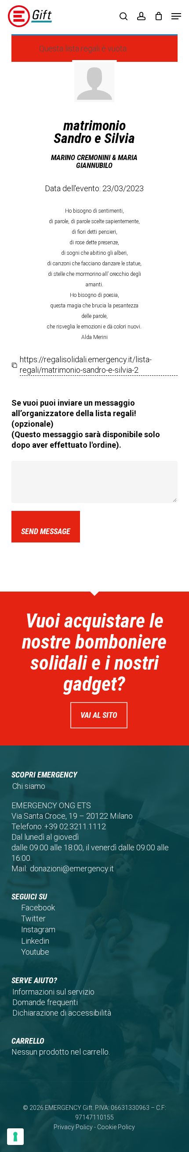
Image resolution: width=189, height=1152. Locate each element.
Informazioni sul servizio (53, 991)
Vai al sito (98, 715)
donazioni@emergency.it (72, 868)
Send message (45, 531)
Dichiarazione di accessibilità (61, 1012)
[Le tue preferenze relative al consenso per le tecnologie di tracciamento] (15, 1136)
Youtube (35, 951)
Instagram (38, 929)
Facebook (38, 907)
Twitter (33, 918)
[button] (176, 16)
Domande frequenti (45, 1002)
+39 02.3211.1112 (75, 826)
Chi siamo (28, 786)
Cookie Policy (116, 1127)
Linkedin (35, 940)
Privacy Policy (73, 1127)
